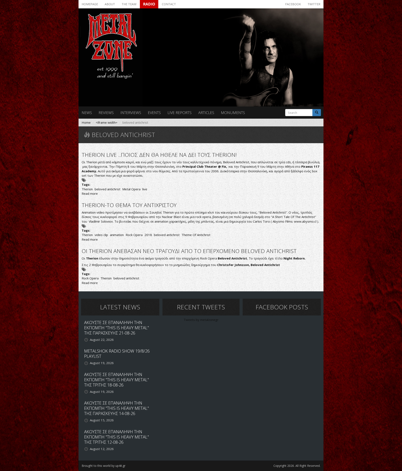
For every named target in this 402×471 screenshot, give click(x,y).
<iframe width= (106, 122)
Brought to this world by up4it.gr (103, 466)
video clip (101, 235)
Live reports (180, 112)
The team (129, 4)
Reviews (106, 112)
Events (154, 112)
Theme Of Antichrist (196, 235)
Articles (206, 112)
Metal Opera (131, 189)
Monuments (233, 112)
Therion (87, 189)
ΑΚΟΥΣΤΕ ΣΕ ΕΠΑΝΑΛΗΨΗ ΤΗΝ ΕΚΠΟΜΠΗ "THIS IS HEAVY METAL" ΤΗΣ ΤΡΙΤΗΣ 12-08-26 (116, 437)
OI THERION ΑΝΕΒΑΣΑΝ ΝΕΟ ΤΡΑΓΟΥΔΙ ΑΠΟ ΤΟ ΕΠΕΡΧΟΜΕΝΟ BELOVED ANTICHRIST (189, 251)
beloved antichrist (107, 189)
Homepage (90, 4)
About (110, 4)
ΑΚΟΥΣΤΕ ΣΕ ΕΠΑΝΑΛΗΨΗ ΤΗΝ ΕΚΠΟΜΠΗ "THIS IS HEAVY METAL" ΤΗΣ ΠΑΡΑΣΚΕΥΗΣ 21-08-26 (116, 328)
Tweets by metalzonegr (201, 320)
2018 (148, 235)
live (144, 189)
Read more (90, 193)
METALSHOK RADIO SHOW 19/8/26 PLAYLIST (117, 353)
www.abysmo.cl (305, 221)
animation (117, 235)
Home (86, 122)
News (87, 112)
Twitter (314, 4)
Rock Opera (134, 235)
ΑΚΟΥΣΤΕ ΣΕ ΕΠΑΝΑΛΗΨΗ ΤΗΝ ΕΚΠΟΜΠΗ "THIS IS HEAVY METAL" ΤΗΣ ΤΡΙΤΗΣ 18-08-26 (116, 380)
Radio (149, 3)
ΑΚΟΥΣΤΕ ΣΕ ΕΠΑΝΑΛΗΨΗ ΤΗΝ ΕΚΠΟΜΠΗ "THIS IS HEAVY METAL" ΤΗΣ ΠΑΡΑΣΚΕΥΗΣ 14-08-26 (116, 408)
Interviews (130, 112)
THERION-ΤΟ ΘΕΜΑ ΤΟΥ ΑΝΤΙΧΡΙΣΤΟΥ (129, 205)
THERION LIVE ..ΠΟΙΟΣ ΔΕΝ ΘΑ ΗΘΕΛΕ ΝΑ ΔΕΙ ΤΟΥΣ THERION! (159, 154)
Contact (169, 4)
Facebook (293, 4)
